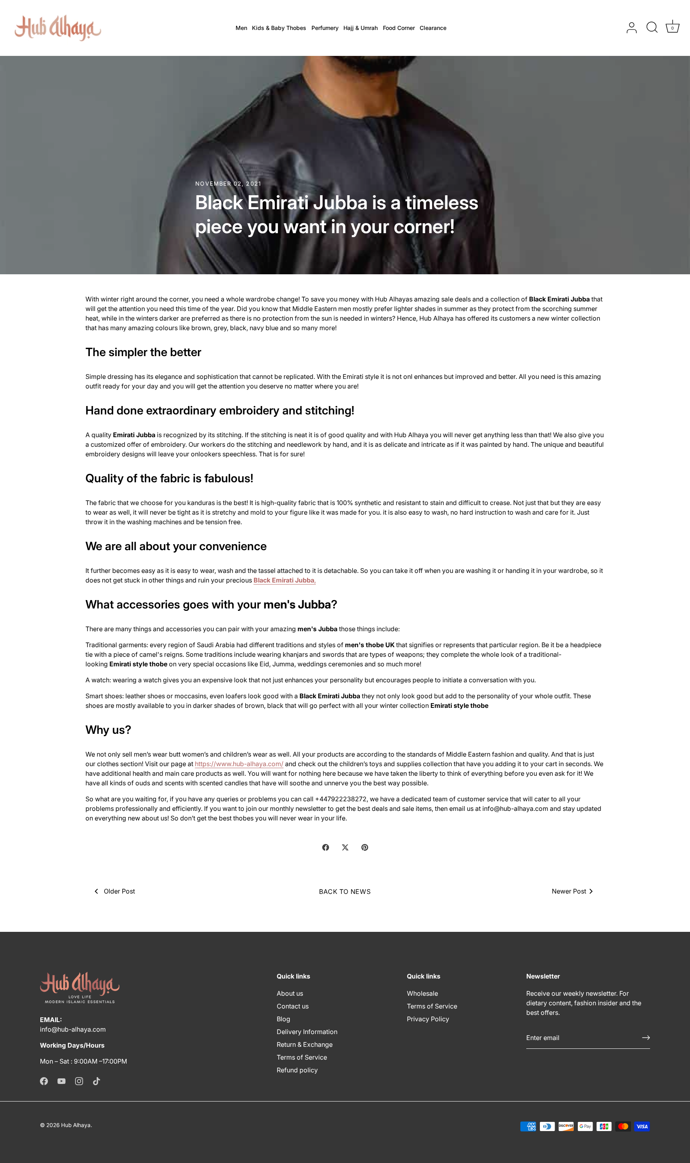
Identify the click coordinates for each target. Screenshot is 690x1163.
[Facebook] (44, 1080)
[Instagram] (79, 1080)
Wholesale (422, 993)
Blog (283, 1019)
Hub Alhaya (76, 1125)
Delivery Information (307, 1032)
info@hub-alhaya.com (73, 1029)
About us (290, 993)
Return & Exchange (305, 1044)
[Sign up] (646, 1038)
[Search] (652, 28)
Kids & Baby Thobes (279, 27)
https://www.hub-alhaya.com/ (239, 764)
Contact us (293, 1006)
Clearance (433, 27)
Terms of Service (302, 1057)
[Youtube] (61, 1080)
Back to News (345, 892)
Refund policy (297, 1070)
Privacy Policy (428, 1019)
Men (241, 27)
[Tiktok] (97, 1080)
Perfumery (325, 27)
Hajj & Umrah (360, 27)
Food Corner (399, 27)
